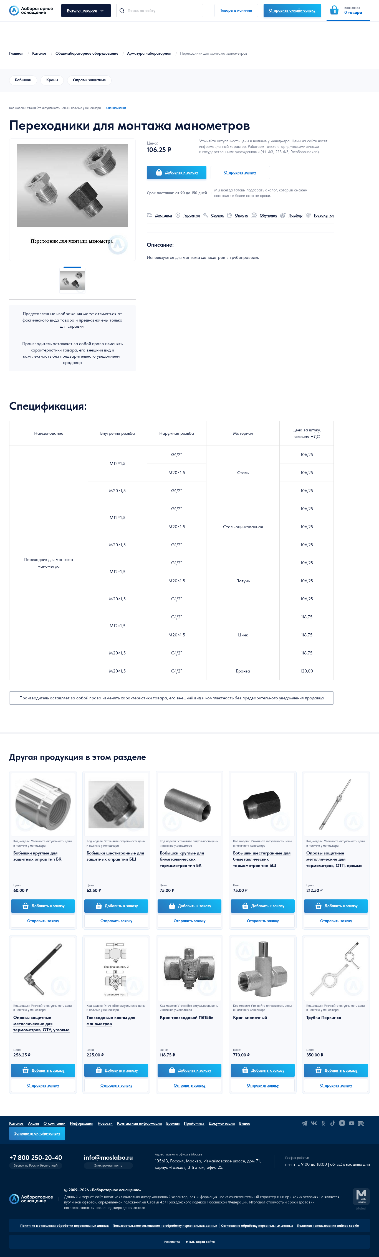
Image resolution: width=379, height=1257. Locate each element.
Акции (33, 1123)
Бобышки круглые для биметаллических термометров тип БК (182, 859)
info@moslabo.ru (108, 1157)
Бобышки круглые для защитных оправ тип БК (37, 856)
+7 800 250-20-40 (35, 1157)
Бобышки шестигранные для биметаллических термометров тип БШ (261, 859)
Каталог (39, 53)
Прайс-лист (194, 1123)
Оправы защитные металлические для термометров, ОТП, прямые (334, 859)
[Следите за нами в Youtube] (351, 1123)
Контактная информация (139, 1123)
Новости (105, 1123)
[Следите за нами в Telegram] (304, 1123)
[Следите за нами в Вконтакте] (313, 1123)
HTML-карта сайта (200, 1242)
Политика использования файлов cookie (328, 1226)
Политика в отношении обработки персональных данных (64, 1226)
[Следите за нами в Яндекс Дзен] (342, 1123)
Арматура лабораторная (149, 53)
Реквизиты (172, 1242)
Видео (244, 1123)
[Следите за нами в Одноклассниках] (323, 1123)
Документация (222, 1123)
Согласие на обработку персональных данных (257, 1226)
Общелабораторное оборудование (86, 53)
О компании (54, 1123)
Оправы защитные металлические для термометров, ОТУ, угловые (41, 1024)
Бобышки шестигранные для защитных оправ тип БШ (115, 856)
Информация (81, 1123)
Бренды (173, 1123)
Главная (16, 53)
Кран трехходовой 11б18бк (186, 1017)
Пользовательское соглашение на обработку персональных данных (165, 1226)
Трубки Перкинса (323, 1017)
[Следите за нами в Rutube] (361, 1123)
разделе (129, 757)
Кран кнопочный (250, 1017)
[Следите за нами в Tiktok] (332, 1123)
